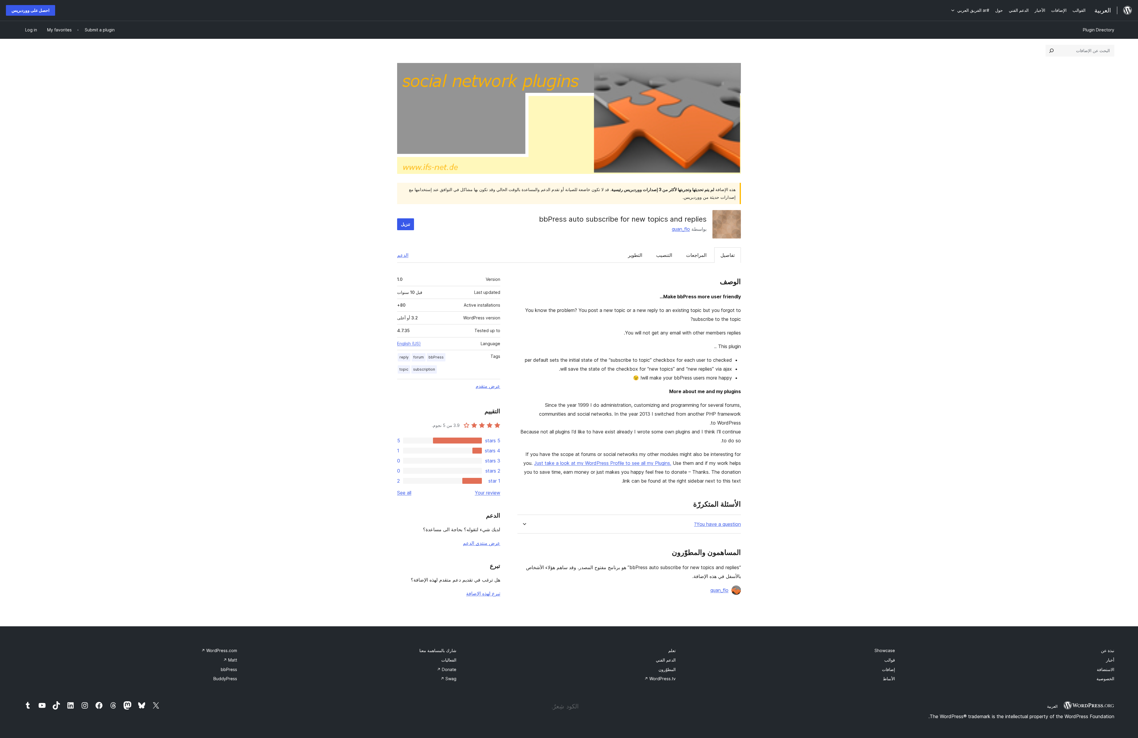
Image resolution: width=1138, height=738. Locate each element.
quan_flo (681, 229)
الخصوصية (1105, 678)
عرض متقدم (488, 386)
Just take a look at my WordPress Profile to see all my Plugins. (602, 463)
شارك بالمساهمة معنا (437, 650)
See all (404, 493)
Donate (446, 669)
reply (404, 357)
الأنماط (889, 678)
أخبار (1110, 659)
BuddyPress (225, 678)
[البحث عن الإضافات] (1051, 51)
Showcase (885, 650)
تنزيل (405, 224)
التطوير (635, 255)
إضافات (888, 669)
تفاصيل (727, 255)
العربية (1052, 706)
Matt (230, 659)
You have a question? (717, 524)
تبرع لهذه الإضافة (483, 593)
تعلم (672, 650)
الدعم (402, 255)
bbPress (436, 357)
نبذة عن (1107, 650)
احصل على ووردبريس (30, 10)
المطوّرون (667, 669)
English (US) (409, 343)
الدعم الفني (666, 659)
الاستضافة (1105, 669)
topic (403, 369)
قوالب (889, 659)
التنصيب (664, 255)
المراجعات (696, 255)
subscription (424, 369)
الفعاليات (448, 659)
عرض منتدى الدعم (481, 543)
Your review (487, 493)
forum (418, 357)
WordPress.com (219, 650)
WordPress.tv (660, 678)
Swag (448, 678)
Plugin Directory (1098, 29)
